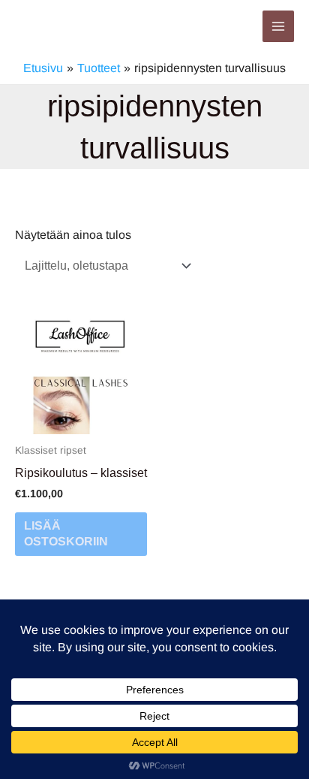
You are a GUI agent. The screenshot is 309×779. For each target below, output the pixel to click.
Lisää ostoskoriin (66, 533)
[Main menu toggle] (278, 26)
